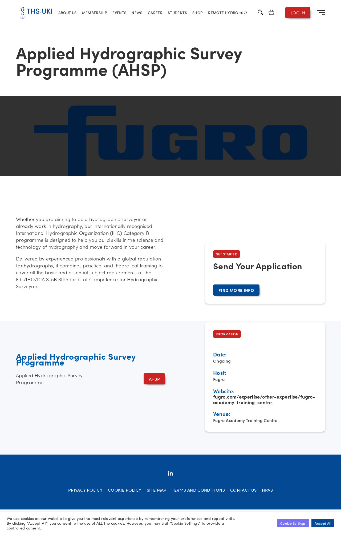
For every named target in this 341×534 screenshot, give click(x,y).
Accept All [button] (323, 523)
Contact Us (243, 490)
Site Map (157, 490)
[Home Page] (36, 12)
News (137, 12)
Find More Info (236, 290)
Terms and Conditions (198, 490)
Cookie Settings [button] (293, 523)
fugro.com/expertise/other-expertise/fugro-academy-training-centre (264, 399)
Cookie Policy (124, 490)
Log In (298, 12)
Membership (94, 12)
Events (119, 12)
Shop (197, 12)
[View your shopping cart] (271, 13)
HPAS (267, 490)
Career (155, 12)
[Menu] (321, 13)
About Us (67, 12)
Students (177, 12)
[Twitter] (170, 474)
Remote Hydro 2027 (227, 12)
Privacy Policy (85, 490)
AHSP (154, 379)
